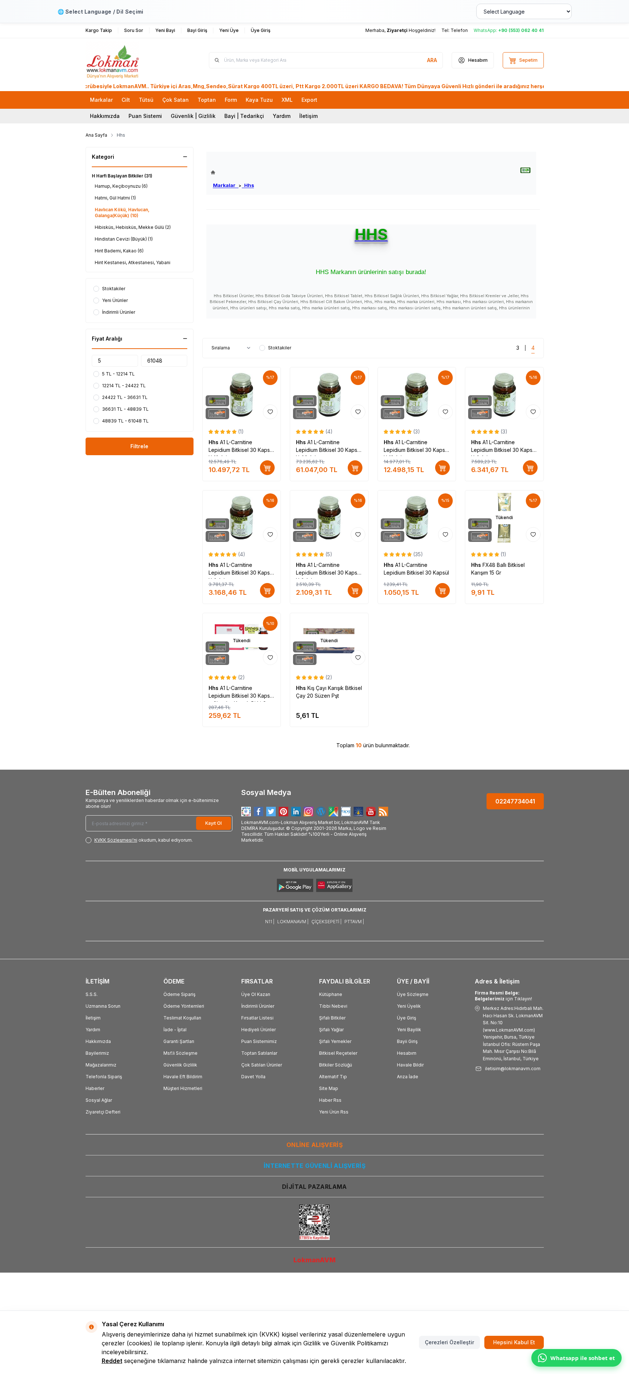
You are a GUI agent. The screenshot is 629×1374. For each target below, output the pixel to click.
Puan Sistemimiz (259, 1041)
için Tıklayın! (503, 995)
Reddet (112, 1360)
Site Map (328, 1088)
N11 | (269, 921)
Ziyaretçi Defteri (103, 1112)
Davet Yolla (253, 1076)
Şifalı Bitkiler (332, 1018)
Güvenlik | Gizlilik (193, 116)
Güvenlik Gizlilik (180, 1065)
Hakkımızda (105, 116)
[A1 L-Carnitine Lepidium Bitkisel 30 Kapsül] (417, 517)
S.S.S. (92, 994)
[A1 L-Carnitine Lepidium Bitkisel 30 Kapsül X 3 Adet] (242, 517)
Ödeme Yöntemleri (183, 1006)
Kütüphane (330, 994)
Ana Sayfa (96, 135)
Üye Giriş (406, 1018)
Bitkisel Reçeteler (338, 1053)
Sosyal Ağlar (99, 1100)
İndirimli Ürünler (257, 1006)
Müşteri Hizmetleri (182, 1088)
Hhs (248, 185)
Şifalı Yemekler (335, 1041)
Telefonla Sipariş (104, 1076)
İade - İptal (175, 1029)
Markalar (226, 185)
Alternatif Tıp (333, 1076)
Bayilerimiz (97, 1053)
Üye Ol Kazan (255, 994)
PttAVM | (354, 921)
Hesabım (406, 1053)
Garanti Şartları (178, 1041)
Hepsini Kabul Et (514, 1342)
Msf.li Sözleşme (180, 1053)
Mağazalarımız (101, 1065)
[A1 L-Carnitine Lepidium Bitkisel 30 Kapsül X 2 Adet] (329, 517)
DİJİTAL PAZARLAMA (314, 1186)
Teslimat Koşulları (182, 1018)
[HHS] (526, 170)
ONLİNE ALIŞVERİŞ (314, 1144)
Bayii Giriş (407, 1041)
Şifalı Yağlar (331, 1029)
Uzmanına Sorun (103, 1006)
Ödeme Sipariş (179, 994)
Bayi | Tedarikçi (244, 116)
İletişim (308, 116)
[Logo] (130, 60)
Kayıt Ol (213, 823)
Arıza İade (407, 1076)
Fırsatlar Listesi (257, 1018)
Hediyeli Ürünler (258, 1029)
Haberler (95, 1088)
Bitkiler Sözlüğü (335, 1065)
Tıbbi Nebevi (333, 1006)
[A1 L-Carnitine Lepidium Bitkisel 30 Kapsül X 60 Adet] (329, 394)
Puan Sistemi (145, 116)
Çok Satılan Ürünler (261, 1065)
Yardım (281, 116)
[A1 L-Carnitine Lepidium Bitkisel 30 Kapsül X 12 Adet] (417, 394)
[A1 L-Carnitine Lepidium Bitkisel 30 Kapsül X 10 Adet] (242, 394)
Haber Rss (330, 1100)
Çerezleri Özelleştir (449, 1342)
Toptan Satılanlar (259, 1053)
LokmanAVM (314, 1260)
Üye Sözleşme (413, 994)
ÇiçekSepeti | (326, 921)
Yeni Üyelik (409, 1006)
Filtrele (139, 446)
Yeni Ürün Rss (333, 1112)
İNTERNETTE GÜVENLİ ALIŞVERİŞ (314, 1165)
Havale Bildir (410, 1065)
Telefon (459, 30)
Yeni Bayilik (409, 1029)
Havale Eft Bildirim (182, 1076)
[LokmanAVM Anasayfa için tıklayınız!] (232, 172)
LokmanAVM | (292, 921)
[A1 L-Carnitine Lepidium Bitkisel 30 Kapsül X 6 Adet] (504, 394)
